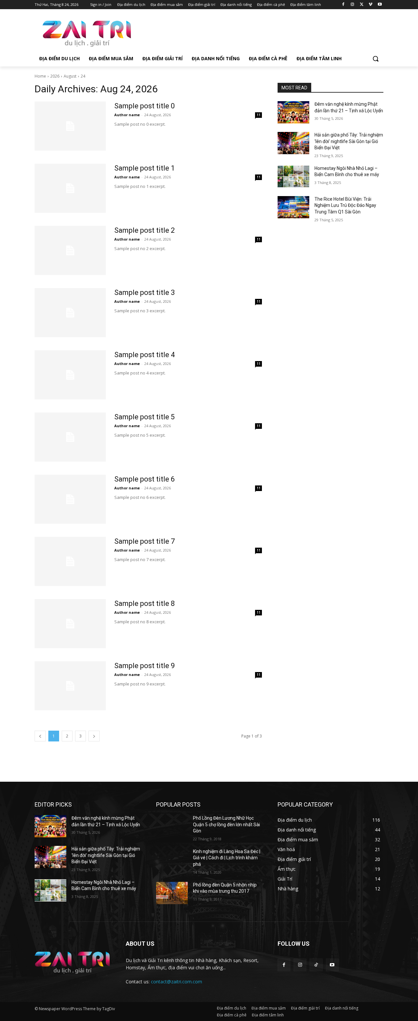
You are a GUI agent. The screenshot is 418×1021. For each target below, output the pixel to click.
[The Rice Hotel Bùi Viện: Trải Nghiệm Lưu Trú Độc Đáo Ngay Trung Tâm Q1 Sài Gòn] (293, 207)
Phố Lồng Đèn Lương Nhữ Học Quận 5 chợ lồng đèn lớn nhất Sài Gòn (226, 824)
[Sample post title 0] (70, 126)
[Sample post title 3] (70, 312)
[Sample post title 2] (70, 250)
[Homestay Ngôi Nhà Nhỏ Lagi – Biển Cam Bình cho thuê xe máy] (293, 176)
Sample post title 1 (144, 168)
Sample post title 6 (144, 479)
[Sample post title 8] (70, 623)
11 (259, 115)
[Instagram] (352, 5)
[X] (361, 5)
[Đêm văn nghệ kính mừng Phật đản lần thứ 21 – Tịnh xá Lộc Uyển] (293, 112)
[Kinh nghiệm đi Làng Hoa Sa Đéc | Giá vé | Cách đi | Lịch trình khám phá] (172, 859)
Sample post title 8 (144, 603)
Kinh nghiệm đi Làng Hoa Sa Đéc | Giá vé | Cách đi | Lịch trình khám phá (226, 858)
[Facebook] (343, 5)
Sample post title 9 (144, 666)
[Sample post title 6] (70, 499)
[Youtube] (379, 5)
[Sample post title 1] (70, 188)
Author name (127, 114)
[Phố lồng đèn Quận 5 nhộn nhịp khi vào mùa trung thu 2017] (172, 893)
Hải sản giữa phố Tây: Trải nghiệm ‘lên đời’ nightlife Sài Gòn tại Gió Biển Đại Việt (348, 141)
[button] (375, 58)
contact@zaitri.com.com (176, 981)
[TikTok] (316, 964)
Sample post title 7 (144, 541)
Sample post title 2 (144, 230)
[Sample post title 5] (70, 437)
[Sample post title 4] (70, 374)
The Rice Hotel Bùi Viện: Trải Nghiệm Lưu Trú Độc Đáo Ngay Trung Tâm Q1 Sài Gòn (345, 205)
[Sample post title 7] (70, 561)
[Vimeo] (370, 5)
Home (40, 76)
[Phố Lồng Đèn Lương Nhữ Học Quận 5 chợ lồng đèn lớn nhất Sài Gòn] (172, 826)
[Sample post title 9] (70, 685)
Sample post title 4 (144, 355)
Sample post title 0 (144, 106)
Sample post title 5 (144, 417)
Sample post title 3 (144, 292)
